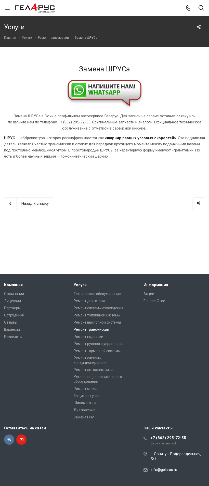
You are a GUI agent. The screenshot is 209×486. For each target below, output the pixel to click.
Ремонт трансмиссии (91, 329)
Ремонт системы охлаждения (98, 308)
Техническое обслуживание (97, 294)
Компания (13, 285)
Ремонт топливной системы (97, 315)
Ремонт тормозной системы (97, 351)
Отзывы (10, 322)
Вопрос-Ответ (155, 301)
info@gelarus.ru (164, 469)
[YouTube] (21, 439)
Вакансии (12, 329)
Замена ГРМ (84, 417)
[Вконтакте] (9, 439)
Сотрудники (14, 315)
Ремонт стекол (86, 389)
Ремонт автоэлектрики (93, 370)
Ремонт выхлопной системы (97, 322)
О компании (14, 294)
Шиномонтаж (85, 403)
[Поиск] (201, 8)
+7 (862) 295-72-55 (168, 438)
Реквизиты (13, 337)
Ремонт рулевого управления (99, 344)
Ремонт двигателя (89, 301)
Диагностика (85, 410)
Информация (155, 285)
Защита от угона (87, 396)
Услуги (80, 285)
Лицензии (12, 301)
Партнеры (12, 308)
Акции (148, 294)
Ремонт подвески (88, 337)
